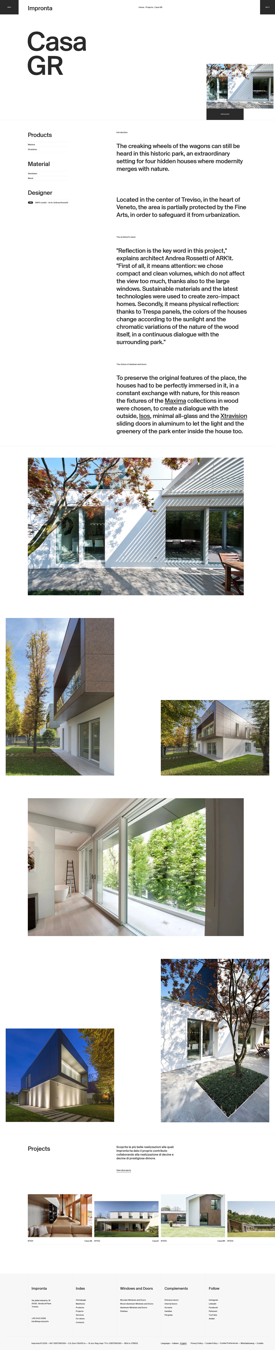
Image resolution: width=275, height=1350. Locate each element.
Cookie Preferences (229, 1343)
